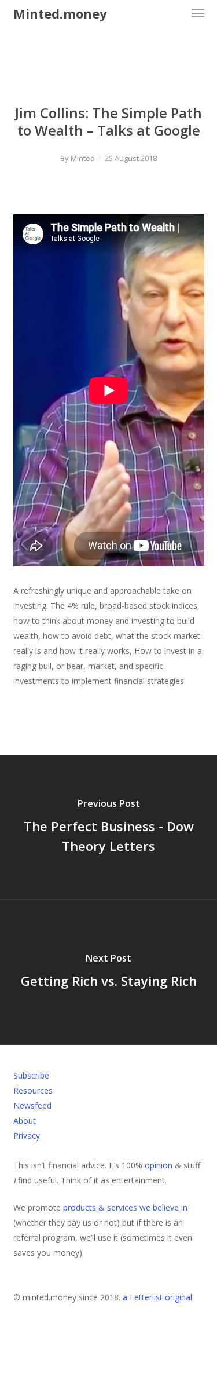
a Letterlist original (157, 1297)
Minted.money (60, 13)
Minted (83, 158)
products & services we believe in (125, 1207)
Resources (33, 1090)
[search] (175, 13)
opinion (158, 1165)
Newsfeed (32, 1105)
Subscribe (31, 1075)
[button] (198, 13)
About (24, 1120)
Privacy (26, 1135)
